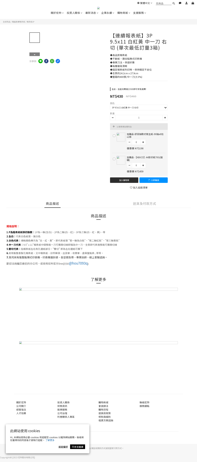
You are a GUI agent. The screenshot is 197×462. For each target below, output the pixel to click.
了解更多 (50, 440)
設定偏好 (63, 446)
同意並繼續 (77, 446)
